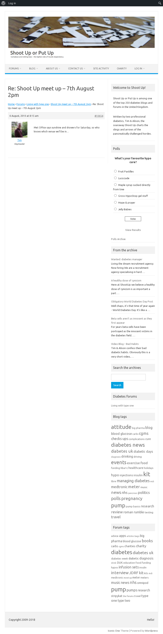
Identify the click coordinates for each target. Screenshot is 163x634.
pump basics (133, 506)
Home (11, 104)
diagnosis (116, 457)
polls (116, 498)
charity (141, 546)
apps (122, 535)
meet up (128, 578)
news (116, 492)
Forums (14, 68)
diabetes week (119, 558)
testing (149, 512)
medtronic (119, 487)
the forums (128, 596)
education (129, 562)
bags (137, 536)
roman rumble (133, 512)
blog (148, 427)
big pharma (138, 428)
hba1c (124, 468)
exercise (133, 463)
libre (113, 481)
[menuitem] (3, 3)
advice (114, 536)
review (117, 512)
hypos (114, 567)
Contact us (75, 68)
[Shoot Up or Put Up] (81, 57)
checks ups (119, 439)
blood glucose (121, 433)
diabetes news (128, 445)
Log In (138, 68)
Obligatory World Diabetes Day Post (132, 301)
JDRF (133, 573)
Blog (32, 68)
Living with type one (38, 104)
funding (115, 468)
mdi (152, 481)
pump (118, 505)
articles (130, 536)
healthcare (135, 468)
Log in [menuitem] (12, 3)
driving (138, 456)
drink (113, 563)
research (147, 506)
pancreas (132, 493)
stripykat (116, 596)
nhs (125, 492)
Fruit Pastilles (126, 171)
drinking (127, 456)
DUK (120, 562)
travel (116, 517)
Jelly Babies (125, 209)
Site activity (101, 68)
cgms (143, 433)
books (147, 540)
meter (134, 486)
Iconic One (114, 630)
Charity (122, 68)
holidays (148, 468)
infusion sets (129, 567)
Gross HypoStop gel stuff (133, 195)
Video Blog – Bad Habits (125, 343)
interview (120, 572)
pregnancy (131, 498)
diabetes (121, 552)
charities (129, 546)
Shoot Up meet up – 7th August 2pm (71, 104)
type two (124, 600)
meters (145, 577)
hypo (115, 475)
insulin (138, 475)
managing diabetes (133, 481)
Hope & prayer (126, 202)
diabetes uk (122, 451)
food (144, 463)
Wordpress (151, 630)
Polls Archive (118, 239)
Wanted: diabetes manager (126, 259)
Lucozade (123, 178)
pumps (132, 590)
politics (144, 492)
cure (148, 439)
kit (146, 474)
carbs (135, 434)
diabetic (134, 558)
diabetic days (143, 451)
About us (52, 68)
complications (137, 439)
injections (126, 475)
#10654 (99, 116)
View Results (133, 229)
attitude (121, 427)
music (144, 487)
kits (146, 573)
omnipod (142, 582)
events (118, 462)
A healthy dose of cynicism (126, 280)
